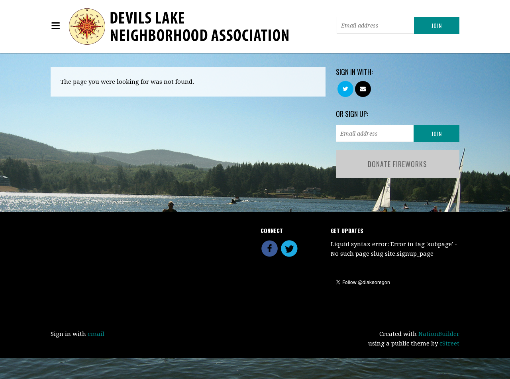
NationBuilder (438, 334)
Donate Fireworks (397, 164)
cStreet (449, 343)
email (96, 334)
